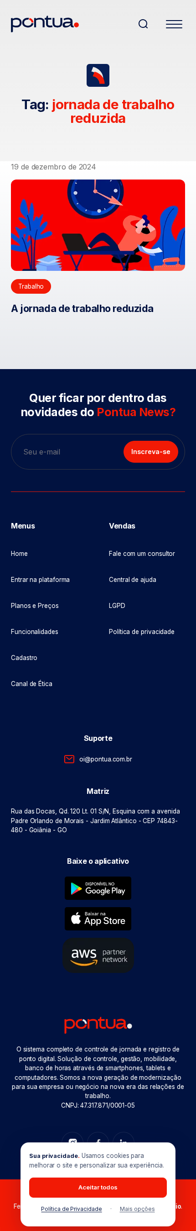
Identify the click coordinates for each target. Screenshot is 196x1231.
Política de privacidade (142, 631)
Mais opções (137, 1208)
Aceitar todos (98, 1187)
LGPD (117, 605)
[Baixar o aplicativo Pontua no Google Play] (98, 888)
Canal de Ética (31, 683)
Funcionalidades (34, 631)
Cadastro (24, 657)
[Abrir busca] (143, 24)
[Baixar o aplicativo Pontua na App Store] (98, 918)
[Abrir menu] (174, 26)
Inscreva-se (150, 451)
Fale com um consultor (142, 553)
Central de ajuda (132, 579)
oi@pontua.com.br (105, 759)
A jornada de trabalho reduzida (82, 308)
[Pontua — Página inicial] (70, 24)
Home (19, 553)
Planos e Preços (35, 605)
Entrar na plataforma (40, 579)
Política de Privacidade (71, 1208)
